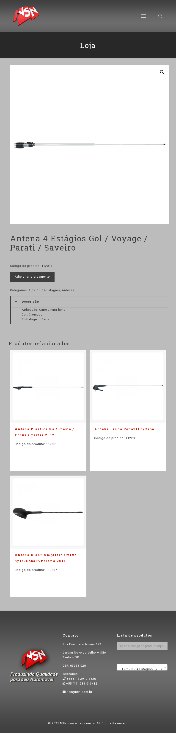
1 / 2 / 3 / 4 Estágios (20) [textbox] (141, 669)
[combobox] (142, 667)
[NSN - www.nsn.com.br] (26, 16)
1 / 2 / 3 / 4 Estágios (44, 290)
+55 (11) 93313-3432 (81, 683)
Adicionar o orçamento (32, 276)
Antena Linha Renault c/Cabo (124, 429)
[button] (162, 72)
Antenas (68, 290)
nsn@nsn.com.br (79, 692)
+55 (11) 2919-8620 (81, 678)
